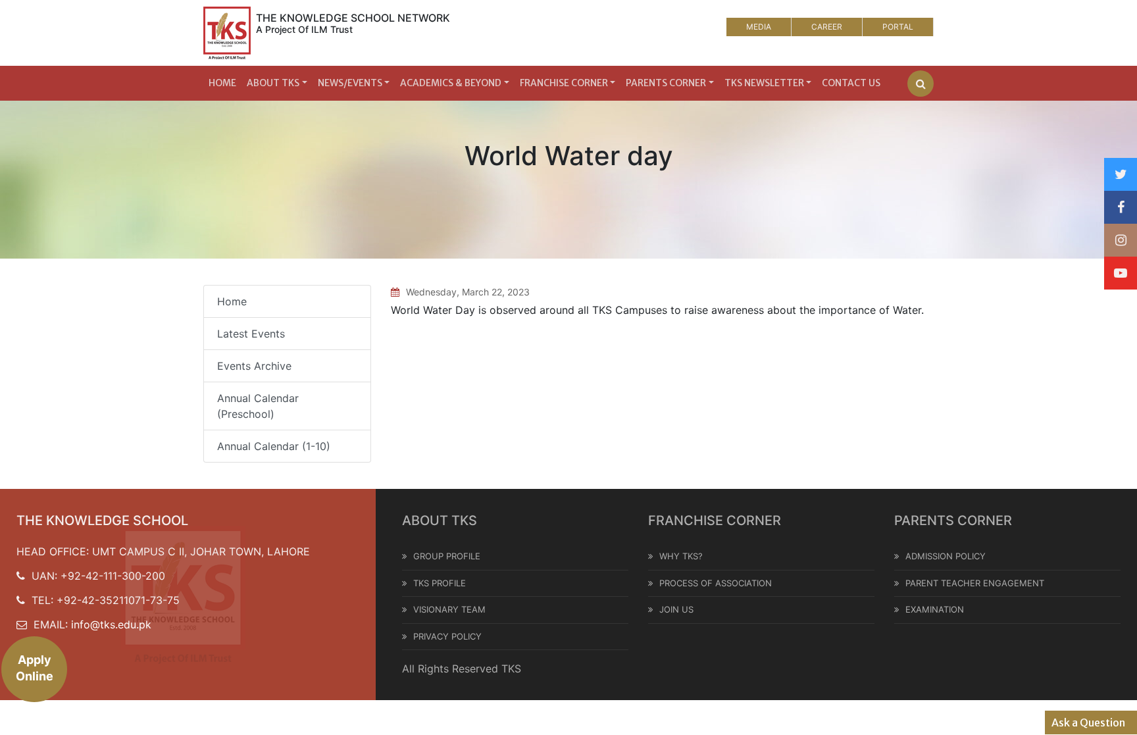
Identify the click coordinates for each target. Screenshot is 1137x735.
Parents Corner (666, 83)
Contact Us (851, 83)
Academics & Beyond (450, 83)
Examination (934, 609)
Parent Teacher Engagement (974, 583)
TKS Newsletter (764, 83)
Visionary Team (449, 609)
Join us (676, 609)
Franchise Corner (564, 83)
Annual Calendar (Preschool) (258, 406)
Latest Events (251, 333)
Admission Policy (945, 556)
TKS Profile (439, 583)
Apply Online (34, 668)
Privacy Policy (447, 636)
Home (222, 83)
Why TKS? (681, 556)
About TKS (273, 83)
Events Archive (254, 365)
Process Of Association (715, 583)
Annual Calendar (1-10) (273, 446)
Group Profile (446, 556)
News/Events (350, 83)
